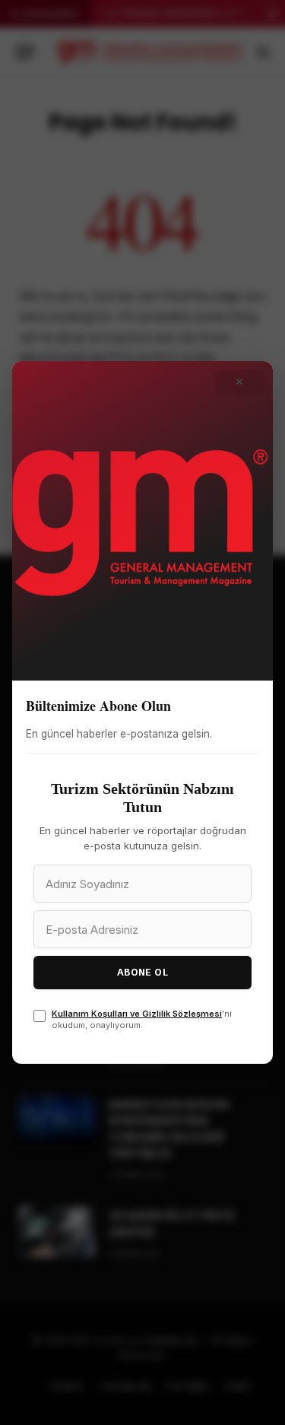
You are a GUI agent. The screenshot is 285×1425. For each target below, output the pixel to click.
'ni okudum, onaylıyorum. (142, 1019)
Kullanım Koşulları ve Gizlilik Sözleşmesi (137, 1013)
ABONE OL (142, 972)
